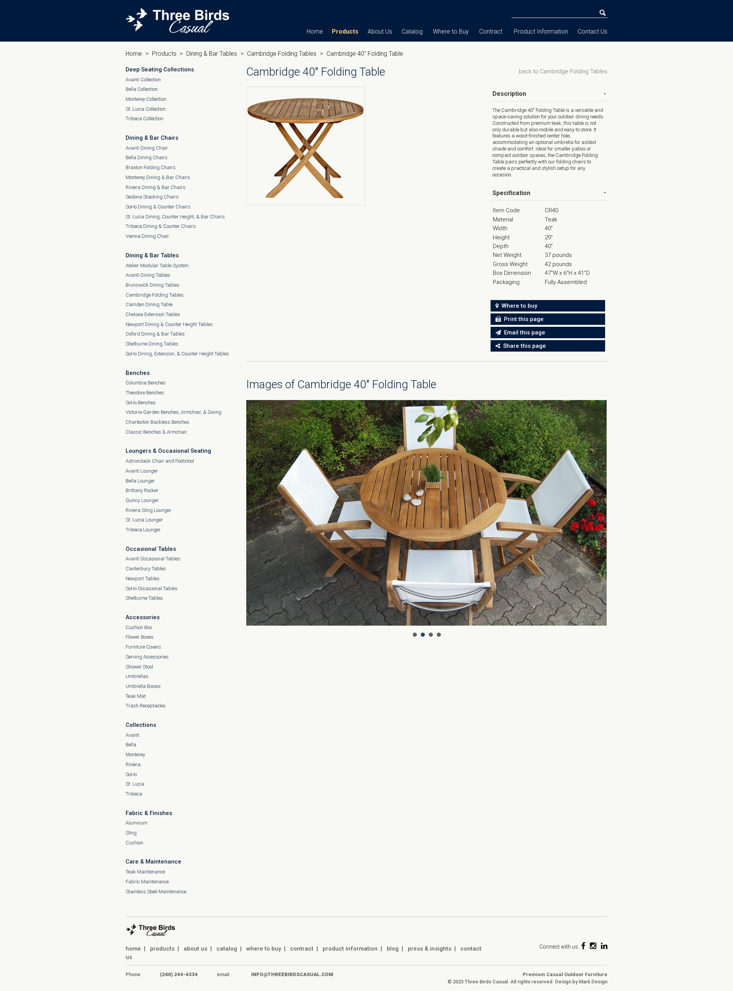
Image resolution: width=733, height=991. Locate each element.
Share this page (523, 345)
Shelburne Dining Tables (152, 344)
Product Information (541, 31)
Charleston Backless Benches (157, 422)
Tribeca (134, 794)
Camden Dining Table (149, 304)
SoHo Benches (141, 402)
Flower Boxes (139, 637)
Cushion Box (139, 627)
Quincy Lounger (142, 500)
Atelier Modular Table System (157, 265)
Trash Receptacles (146, 706)
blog (393, 948)
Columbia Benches (146, 383)
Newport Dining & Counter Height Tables (169, 324)
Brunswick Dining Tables (152, 285)
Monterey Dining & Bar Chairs (158, 177)
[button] (509, 93)
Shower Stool (139, 667)
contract (301, 948)
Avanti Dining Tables (148, 275)
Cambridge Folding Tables (281, 53)
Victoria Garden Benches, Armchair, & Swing (173, 412)
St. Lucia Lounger (144, 520)
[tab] (549, 94)
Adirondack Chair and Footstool (160, 461)
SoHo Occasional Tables (152, 588)
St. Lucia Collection (146, 109)
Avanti (132, 735)
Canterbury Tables (146, 568)
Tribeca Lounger (143, 530)
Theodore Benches (145, 392)
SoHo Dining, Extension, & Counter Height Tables (177, 354)
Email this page (523, 332)
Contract (490, 31)
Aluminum (136, 823)
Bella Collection (142, 89)
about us (195, 948)
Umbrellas (137, 676)
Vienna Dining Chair (147, 236)
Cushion (134, 843)
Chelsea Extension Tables (153, 314)
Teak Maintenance (145, 872)
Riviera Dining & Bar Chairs (156, 187)
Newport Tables (143, 578)
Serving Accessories (147, 657)
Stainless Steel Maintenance (156, 891)
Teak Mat (136, 696)
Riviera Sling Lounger (148, 510)
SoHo (131, 774)
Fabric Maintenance (147, 881)
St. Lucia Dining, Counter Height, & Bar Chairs (175, 217)
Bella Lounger (140, 481)
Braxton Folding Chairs (151, 167)
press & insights (429, 948)
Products (345, 31)
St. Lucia (135, 784)
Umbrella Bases (143, 686)
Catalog (412, 31)
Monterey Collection (146, 99)
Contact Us (592, 31)
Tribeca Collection (144, 118)
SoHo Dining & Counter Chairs (158, 207)
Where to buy (518, 305)
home (133, 948)
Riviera (133, 764)
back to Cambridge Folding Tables (563, 71)
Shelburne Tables (144, 598)
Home (315, 31)
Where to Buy (451, 31)
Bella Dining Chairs (147, 157)
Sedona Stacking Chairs (152, 197)
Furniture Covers (143, 647)
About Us (380, 31)
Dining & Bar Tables (211, 53)
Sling (131, 833)
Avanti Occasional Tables (153, 559)
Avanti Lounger (142, 471)
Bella (131, 744)
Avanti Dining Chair (147, 148)
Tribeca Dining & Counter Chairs (161, 226)
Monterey (135, 754)
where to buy (263, 948)
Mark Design (593, 982)
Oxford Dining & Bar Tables (155, 334)
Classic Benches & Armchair (156, 432)
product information (350, 948)
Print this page (522, 319)
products (162, 948)
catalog (226, 948)
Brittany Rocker (142, 490)
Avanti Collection (143, 79)
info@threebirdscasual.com (292, 974)
